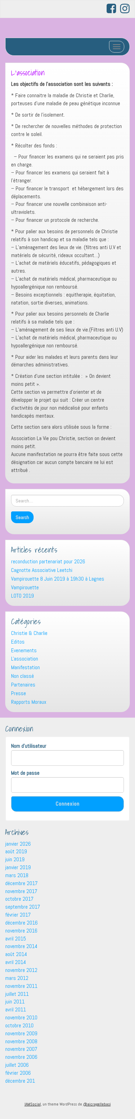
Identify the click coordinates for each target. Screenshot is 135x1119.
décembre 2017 (21, 883)
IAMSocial (33, 1104)
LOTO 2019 (22, 595)
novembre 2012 (21, 970)
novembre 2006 (21, 1057)
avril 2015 (15, 938)
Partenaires (23, 684)
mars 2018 (16, 875)
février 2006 (18, 1072)
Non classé (22, 676)
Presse (18, 693)
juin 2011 (15, 1001)
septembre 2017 (22, 906)
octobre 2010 (19, 1025)
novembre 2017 (21, 891)
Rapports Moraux (28, 702)
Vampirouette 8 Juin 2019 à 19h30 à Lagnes (57, 578)
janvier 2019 (18, 867)
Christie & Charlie (29, 633)
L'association (24, 658)
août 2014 (16, 954)
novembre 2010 (21, 1017)
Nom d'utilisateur (28, 745)
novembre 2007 (21, 1049)
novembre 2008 (21, 1041)
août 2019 (16, 851)
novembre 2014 (21, 946)
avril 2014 (15, 962)
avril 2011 (15, 1009)
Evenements (24, 650)
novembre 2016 (21, 930)
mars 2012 (16, 978)
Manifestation (25, 667)
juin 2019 (15, 859)
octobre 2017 (19, 898)
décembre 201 (20, 1080)
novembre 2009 (21, 1033)
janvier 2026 (18, 843)
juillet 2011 (17, 994)
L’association (28, 72)
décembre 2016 (21, 922)
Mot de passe (25, 772)
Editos (18, 641)
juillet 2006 (17, 1064)
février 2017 (18, 914)
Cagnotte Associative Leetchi (41, 570)
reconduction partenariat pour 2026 (48, 561)
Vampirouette (25, 587)
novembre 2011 (21, 986)
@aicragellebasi (97, 1104)
